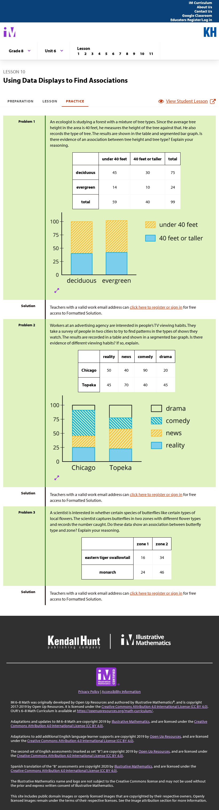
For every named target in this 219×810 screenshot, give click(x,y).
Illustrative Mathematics (131, 721)
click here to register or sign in (156, 307)
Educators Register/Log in (191, 20)
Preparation (20, 101)
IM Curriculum (200, 3)
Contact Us (203, 11)
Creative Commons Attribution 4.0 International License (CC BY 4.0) (154, 706)
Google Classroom (197, 15)
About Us (204, 7)
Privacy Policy (88, 691)
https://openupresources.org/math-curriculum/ (115, 710)
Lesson (49, 101)
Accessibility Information (121, 691)
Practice (75, 101)
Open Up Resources (165, 736)
